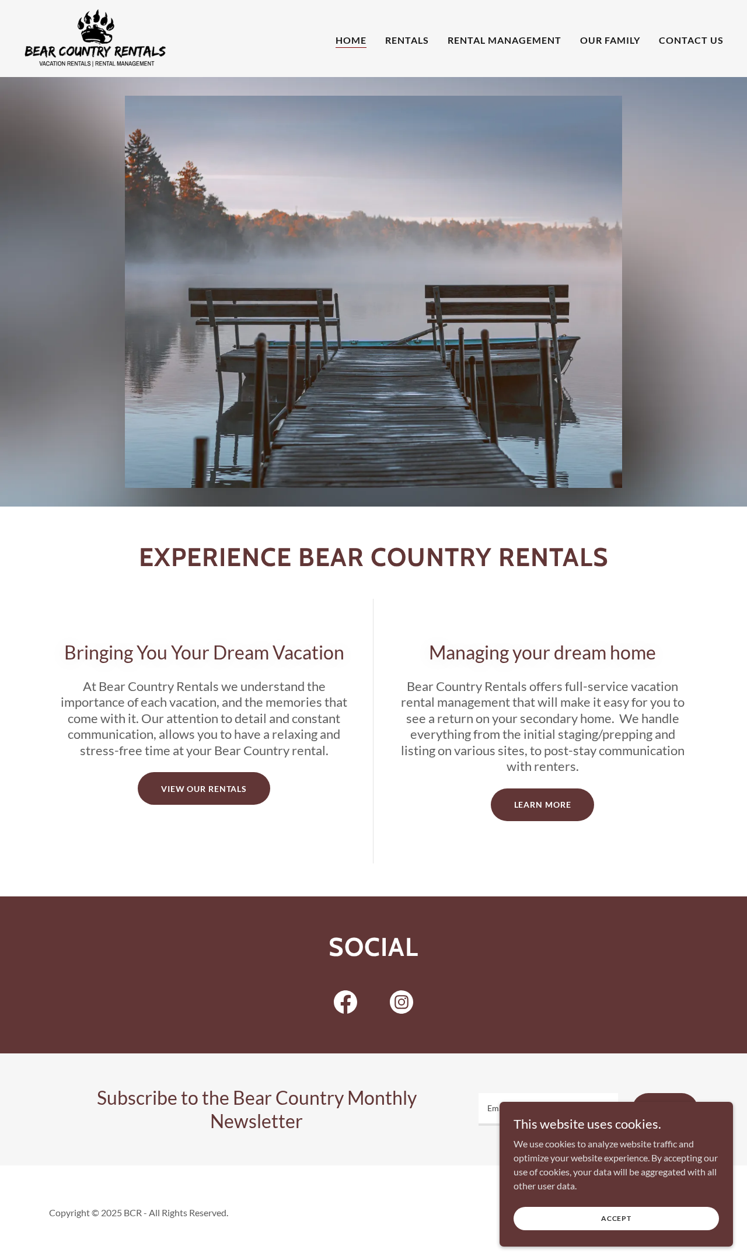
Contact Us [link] (691, 40)
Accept (616, 1218)
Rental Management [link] (504, 40)
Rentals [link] (407, 40)
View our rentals (204, 789)
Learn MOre (542, 804)
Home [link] (351, 40)
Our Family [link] (610, 40)
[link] (95, 37)
